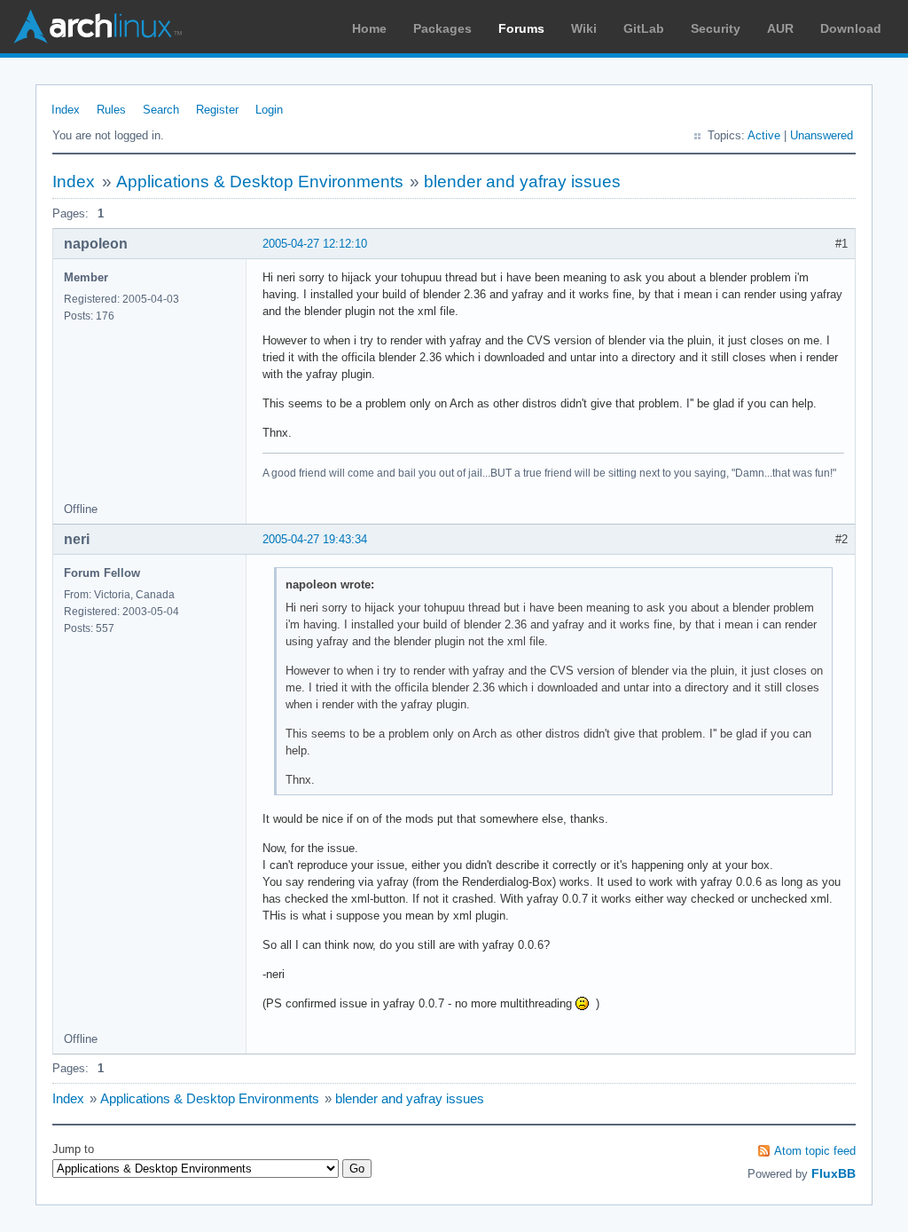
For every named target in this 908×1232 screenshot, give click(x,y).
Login (269, 109)
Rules (111, 109)
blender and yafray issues (522, 181)
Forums (521, 28)
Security (715, 28)
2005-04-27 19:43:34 (314, 539)
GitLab (643, 28)
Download (850, 28)
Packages (442, 28)
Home (369, 28)
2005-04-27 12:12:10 (314, 243)
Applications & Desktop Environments (259, 181)
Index (65, 109)
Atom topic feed (815, 1150)
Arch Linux (97, 26)
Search (161, 109)
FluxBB (833, 1173)
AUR (780, 28)
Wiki (584, 28)
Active (764, 135)
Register (217, 109)
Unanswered (821, 135)
